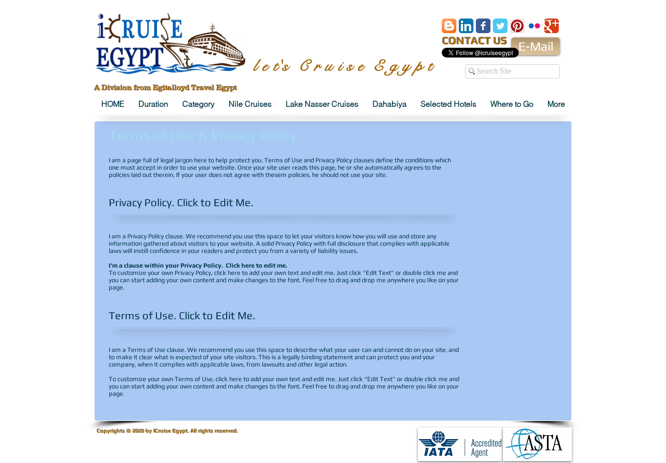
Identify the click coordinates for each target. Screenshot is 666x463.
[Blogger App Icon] (449, 26)
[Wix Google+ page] (551, 26)
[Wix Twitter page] (500, 26)
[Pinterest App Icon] (517, 26)
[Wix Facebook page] (483, 26)
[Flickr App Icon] (534, 26)
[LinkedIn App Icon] (466, 26)
